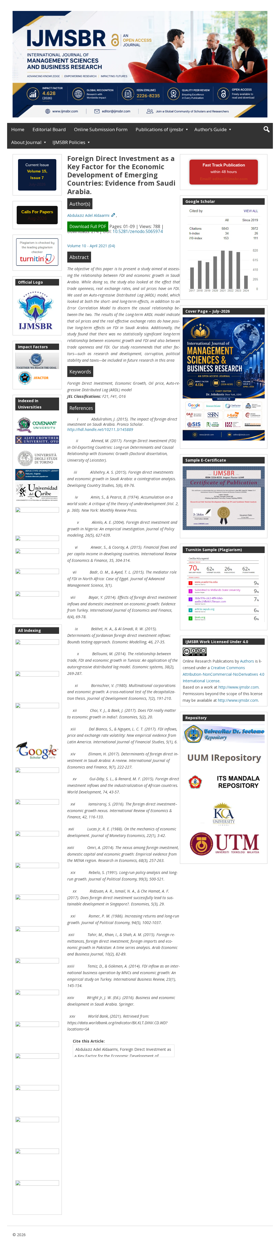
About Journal (26, 142)
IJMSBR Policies (68, 142)
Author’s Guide (210, 129)
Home (17, 129)
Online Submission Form (100, 129)
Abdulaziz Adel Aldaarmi (88, 215)
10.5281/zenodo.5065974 (138, 231)
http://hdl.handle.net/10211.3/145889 (100, 429)
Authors (247, 661)
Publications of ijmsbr (159, 129)
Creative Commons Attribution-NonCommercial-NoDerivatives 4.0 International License (223, 674)
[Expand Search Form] (266, 129)
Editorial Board (49, 129)
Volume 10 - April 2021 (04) (91, 245)
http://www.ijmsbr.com (238, 687)
